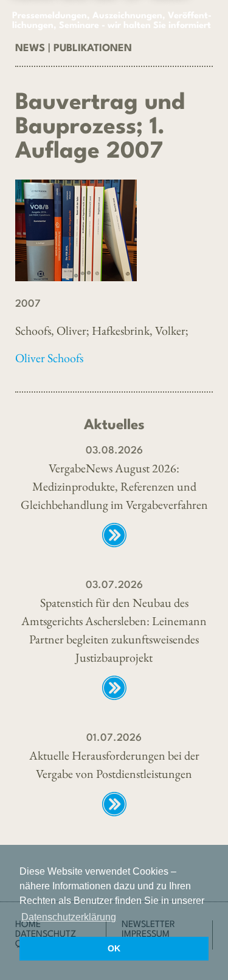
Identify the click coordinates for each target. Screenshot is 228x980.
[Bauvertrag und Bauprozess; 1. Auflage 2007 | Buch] (114, 230)
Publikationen (93, 48)
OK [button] (114, 948)
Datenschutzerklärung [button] (68, 917)
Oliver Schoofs (49, 358)
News (30, 48)
